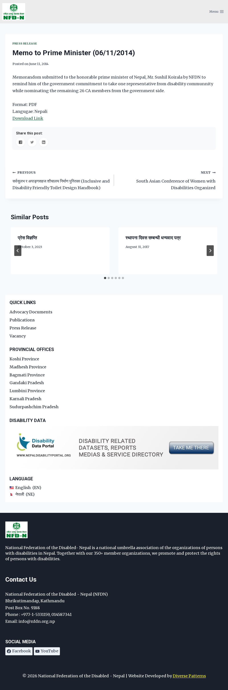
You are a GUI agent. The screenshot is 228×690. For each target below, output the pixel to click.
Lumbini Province (27, 390)
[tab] (105, 278)
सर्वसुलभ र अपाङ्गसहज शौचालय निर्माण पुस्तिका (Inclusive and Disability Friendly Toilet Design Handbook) (61, 180)
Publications (22, 320)
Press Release (24, 43)
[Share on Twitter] (32, 142)
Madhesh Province (28, 366)
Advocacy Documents (31, 312)
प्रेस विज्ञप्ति (27, 237)
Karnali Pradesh (25, 398)
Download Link (27, 118)
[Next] (210, 250)
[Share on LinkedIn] (43, 142)
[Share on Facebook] (20, 142)
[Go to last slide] (17, 250)
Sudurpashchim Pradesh (34, 406)
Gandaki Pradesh (27, 382)
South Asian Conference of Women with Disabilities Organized (176, 180)
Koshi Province (24, 358)
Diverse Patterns (189, 675)
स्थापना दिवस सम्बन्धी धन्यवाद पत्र (153, 237)
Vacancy (18, 336)
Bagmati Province (27, 374)
